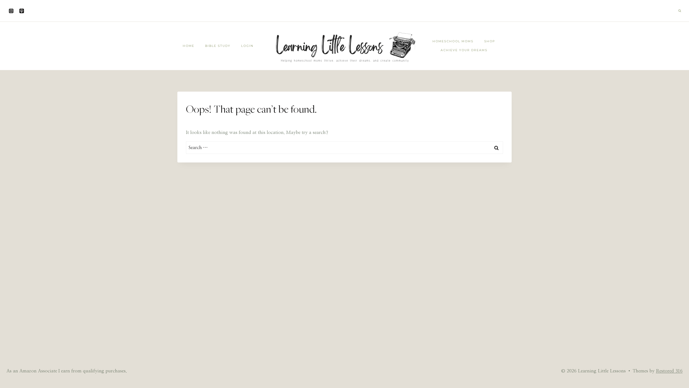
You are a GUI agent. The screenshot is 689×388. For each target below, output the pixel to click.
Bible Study (217, 46)
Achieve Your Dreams (464, 50)
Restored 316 (669, 371)
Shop (489, 41)
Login (247, 46)
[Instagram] (11, 10)
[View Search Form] (680, 11)
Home (188, 46)
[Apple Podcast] (21, 10)
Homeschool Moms (453, 41)
